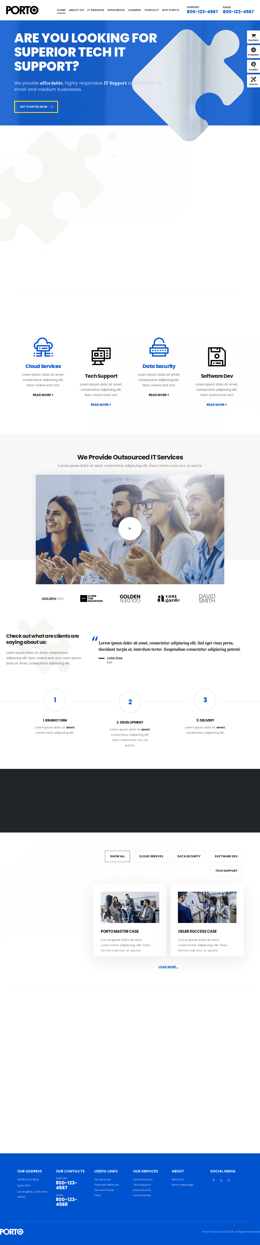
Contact (151, 10)
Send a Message (182, 1184)
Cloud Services (43, 366)
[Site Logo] (22, 10)
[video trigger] (130, 528)
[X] (221, 1180)
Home (61, 10)
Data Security (159, 366)
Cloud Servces (151, 856)
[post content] (130, 907)
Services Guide (104, 1190)
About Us (76, 10)
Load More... (168, 967)
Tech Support (101, 376)
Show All (117, 856)
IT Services (95, 10)
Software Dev (217, 376)
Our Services (102, 1179)
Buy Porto (170, 10)
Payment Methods (106, 1184)
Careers (134, 10)
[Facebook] (214, 1180)
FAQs (97, 1195)
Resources (116, 10)
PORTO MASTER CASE (120, 931)
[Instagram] (229, 1180)
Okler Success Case (197, 931)
